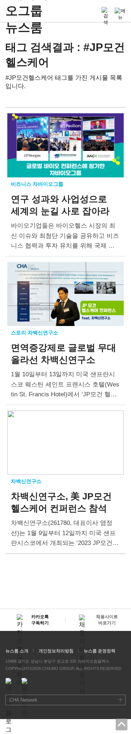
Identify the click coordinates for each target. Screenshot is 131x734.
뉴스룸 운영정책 (99, 650)
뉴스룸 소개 (16, 650)
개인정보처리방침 (56, 650)
